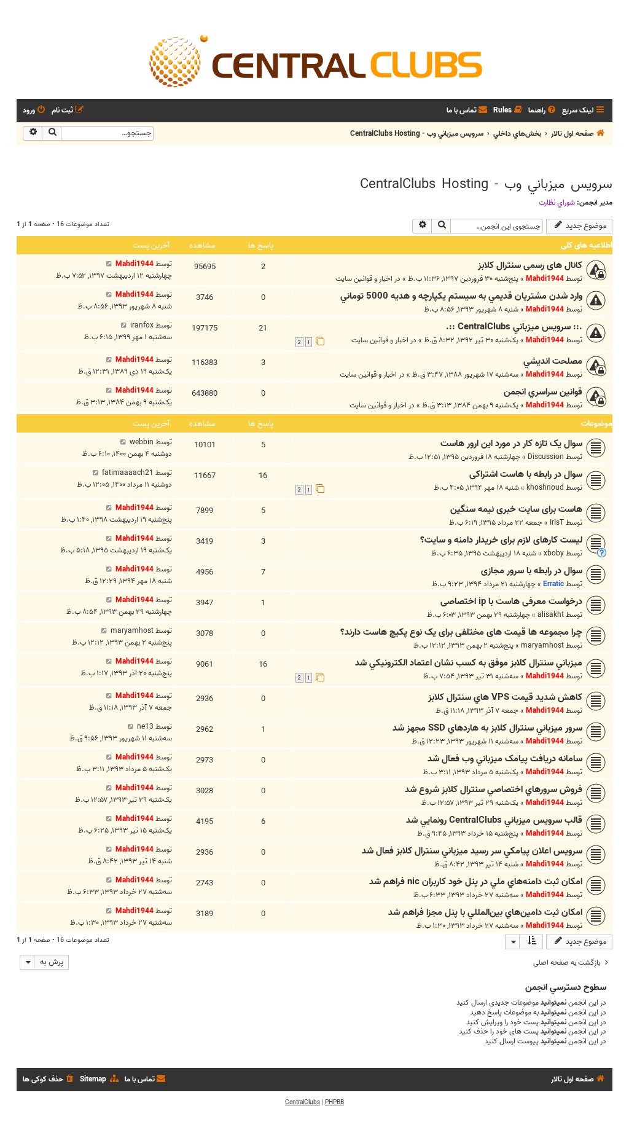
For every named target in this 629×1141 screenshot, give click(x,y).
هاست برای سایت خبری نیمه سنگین (516, 509)
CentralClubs (302, 1102)
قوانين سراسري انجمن (543, 392)
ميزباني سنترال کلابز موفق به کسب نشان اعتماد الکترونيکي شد (468, 663)
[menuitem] (543, 111)
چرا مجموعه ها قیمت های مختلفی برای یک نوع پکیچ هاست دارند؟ (461, 632)
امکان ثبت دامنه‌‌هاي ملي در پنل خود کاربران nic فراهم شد (475, 881)
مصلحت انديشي (552, 361)
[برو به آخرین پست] (109, 264)
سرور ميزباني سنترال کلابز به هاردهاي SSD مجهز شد (487, 728)
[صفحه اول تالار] (314, 60)
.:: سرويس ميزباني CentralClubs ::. (514, 327)
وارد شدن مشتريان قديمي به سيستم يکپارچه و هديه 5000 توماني (461, 296)
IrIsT (557, 522)
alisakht (550, 615)
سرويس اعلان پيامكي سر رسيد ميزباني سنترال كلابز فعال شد (472, 851)
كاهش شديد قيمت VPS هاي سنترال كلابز (505, 697)
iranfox (142, 325)
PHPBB (334, 1102)
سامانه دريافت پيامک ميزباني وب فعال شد (505, 758)
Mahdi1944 (545, 278)
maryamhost (542, 645)
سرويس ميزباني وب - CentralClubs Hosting (486, 184)
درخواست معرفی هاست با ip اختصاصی (511, 601)
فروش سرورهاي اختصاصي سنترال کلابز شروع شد (493, 789)
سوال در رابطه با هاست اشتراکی (525, 474)
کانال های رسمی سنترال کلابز (530, 265)
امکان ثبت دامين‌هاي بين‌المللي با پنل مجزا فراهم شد (485, 912)
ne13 (145, 726)
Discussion (546, 457)
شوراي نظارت (557, 203)
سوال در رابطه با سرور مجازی (531, 570)
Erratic (553, 584)
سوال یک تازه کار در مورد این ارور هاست (511, 443)
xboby (554, 553)
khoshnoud (545, 487)
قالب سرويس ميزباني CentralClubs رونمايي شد (494, 820)
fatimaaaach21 (128, 473)
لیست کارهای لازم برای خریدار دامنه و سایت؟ (501, 540)
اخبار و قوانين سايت (364, 278)
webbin (142, 442)
